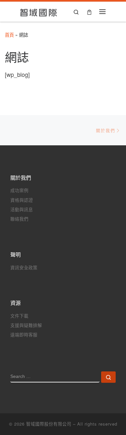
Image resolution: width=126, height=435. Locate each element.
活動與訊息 (21, 209)
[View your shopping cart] (89, 11)
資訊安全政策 (23, 267)
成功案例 (19, 190)
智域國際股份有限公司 (48, 424)
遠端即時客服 (23, 335)
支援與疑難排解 (26, 325)
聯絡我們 (19, 219)
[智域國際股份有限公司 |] (39, 11)
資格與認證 (21, 200)
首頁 (9, 34)
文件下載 (19, 316)
